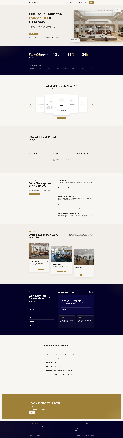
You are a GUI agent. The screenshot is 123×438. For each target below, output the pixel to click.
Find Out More (61, 118)
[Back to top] (33, 2)
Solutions (80, 2)
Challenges (76, 2)
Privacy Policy (79, 435)
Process (71, 2)
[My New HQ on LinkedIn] (29, 429)
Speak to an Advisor (33, 194)
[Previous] (30, 104)
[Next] (92, 104)
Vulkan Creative (92, 435)
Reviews (85, 2)
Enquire (91, 2)
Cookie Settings (84, 435)
